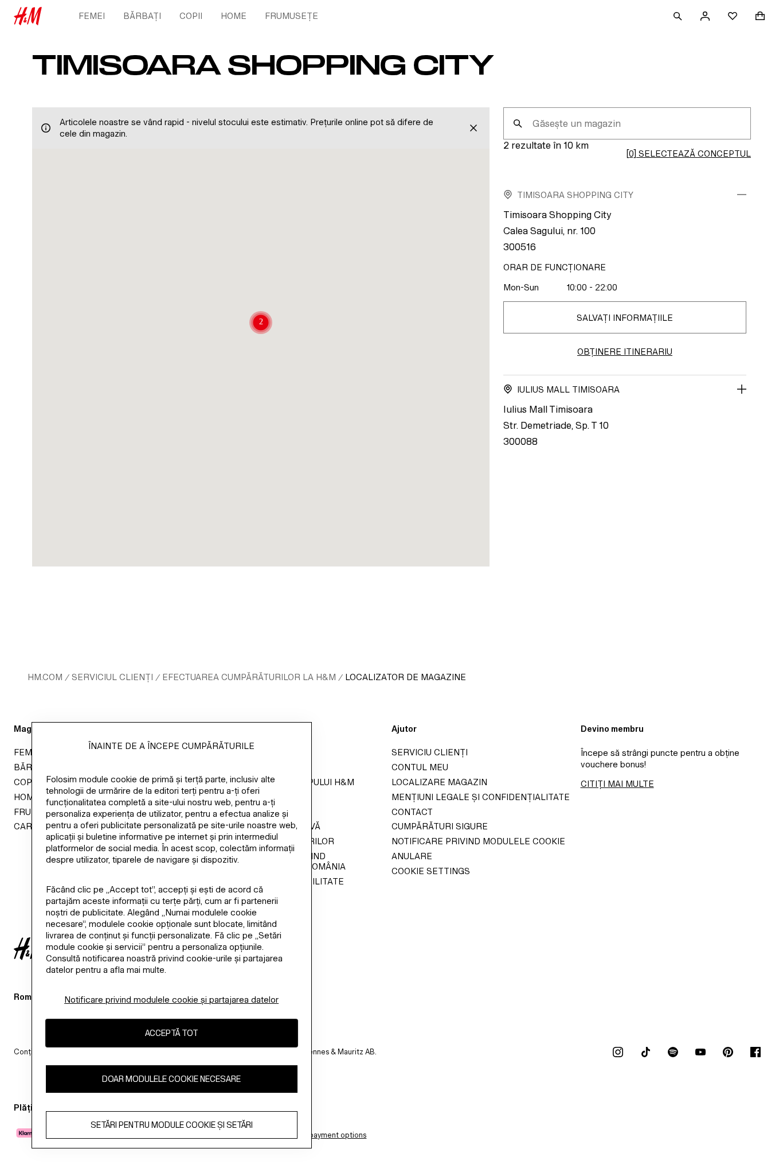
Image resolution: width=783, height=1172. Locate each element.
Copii (190, 16)
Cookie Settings (430, 871)
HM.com (45, 677)
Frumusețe (291, 16)
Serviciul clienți (112, 677)
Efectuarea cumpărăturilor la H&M (249, 677)
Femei (92, 16)
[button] (260, 323)
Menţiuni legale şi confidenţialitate (480, 797)
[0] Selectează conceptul (688, 153)
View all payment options (323, 1135)
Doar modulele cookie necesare (171, 1079)
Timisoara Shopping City (575, 195)
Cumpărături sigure (439, 826)
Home (233, 16)
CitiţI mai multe (617, 784)
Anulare (411, 856)
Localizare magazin (439, 782)
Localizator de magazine (405, 677)
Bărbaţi (142, 16)
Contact (412, 812)
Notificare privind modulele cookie (478, 841)
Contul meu (419, 767)
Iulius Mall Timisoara (568, 389)
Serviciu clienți (429, 752)
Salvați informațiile (625, 318)
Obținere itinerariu (624, 351)
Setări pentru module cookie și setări (172, 1125)
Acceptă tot (171, 1033)
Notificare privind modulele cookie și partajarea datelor (171, 999)
